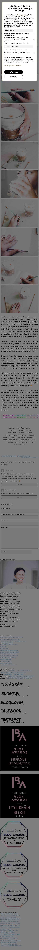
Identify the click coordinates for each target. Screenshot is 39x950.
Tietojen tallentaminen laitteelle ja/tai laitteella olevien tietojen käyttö (16, 34)
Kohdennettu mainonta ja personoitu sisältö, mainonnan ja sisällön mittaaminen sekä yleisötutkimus (16, 39)
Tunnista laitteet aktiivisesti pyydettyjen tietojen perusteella (16, 53)
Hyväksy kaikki (13, 72)
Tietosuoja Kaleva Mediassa (12, 66)
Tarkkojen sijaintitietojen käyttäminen (14, 50)
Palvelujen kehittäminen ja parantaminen (15, 43)
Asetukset (14, 77)
